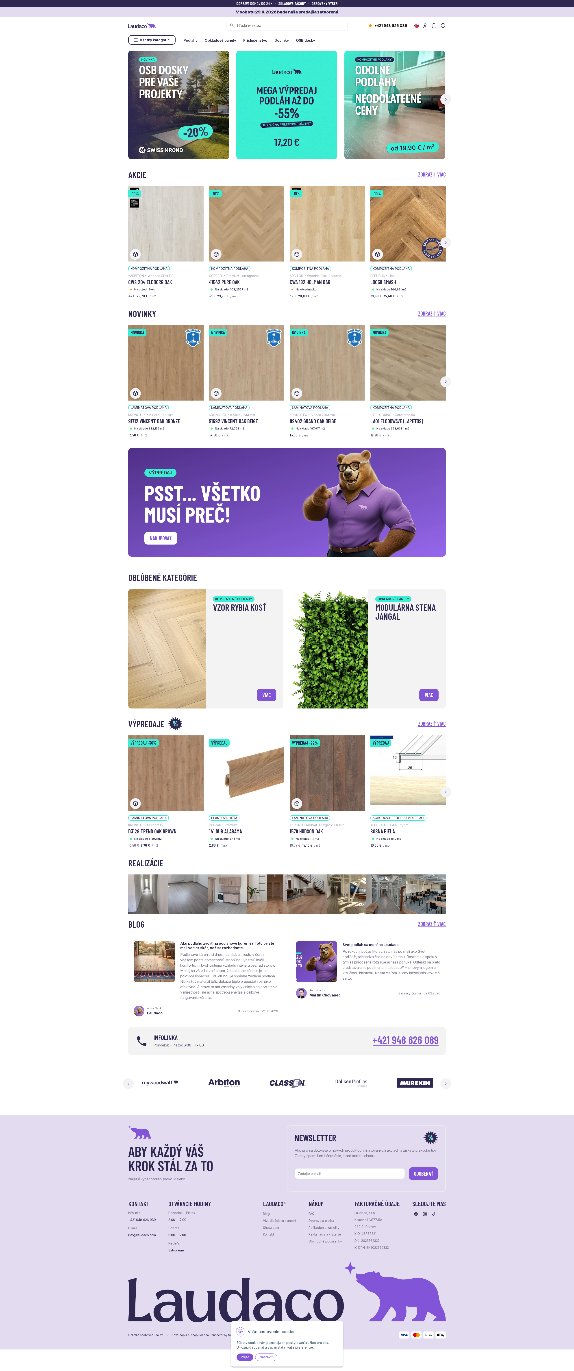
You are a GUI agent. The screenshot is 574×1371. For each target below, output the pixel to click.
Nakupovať (161, 538)
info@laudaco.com (142, 1235)
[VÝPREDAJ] (246, 772)
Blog (266, 1213)
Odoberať (423, 1173)
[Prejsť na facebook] (416, 1214)
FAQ (312, 1213)
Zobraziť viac (432, 174)
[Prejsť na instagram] (424, 1214)
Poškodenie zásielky (324, 1227)
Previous (128, 1083)
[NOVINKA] (166, 362)
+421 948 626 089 (390, 25)
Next (445, 1083)
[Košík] (434, 25)
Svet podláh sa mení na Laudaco (371, 944)
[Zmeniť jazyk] (416, 25)
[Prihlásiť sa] (425, 25)
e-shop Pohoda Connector (205, 1335)
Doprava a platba (321, 1220)
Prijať (245, 1357)
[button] (445, 99)
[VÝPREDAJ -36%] (166, 772)
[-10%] (166, 223)
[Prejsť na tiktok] (433, 1214)
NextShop (178, 1335)
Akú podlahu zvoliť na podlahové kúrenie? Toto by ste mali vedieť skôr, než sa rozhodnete (227, 945)
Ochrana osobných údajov (145, 1335)
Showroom (271, 1227)
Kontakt (268, 1234)
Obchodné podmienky (325, 1241)
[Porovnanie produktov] (443, 25)
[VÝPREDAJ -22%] (327, 772)
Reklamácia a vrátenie (325, 1234)
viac (266, 695)
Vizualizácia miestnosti (279, 1220)
